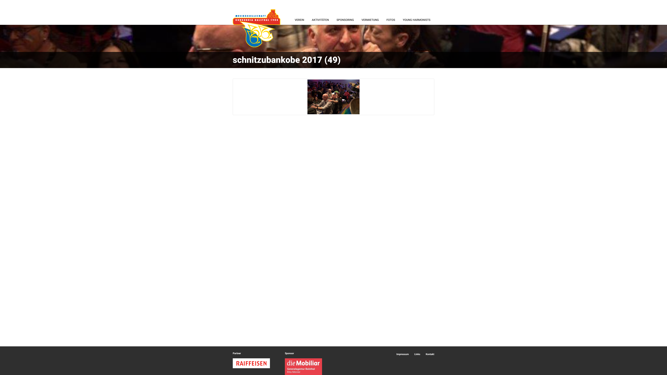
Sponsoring (345, 20)
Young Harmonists (416, 20)
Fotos (390, 20)
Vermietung (370, 20)
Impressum (402, 354)
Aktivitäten (320, 20)
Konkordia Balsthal (256, 28)
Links (417, 354)
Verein (299, 20)
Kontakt (430, 354)
